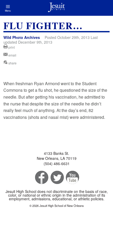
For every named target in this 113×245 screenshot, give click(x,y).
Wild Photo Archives (21, 37)
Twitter (56, 177)
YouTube (72, 177)
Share (12, 63)
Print (11, 47)
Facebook (41, 177)
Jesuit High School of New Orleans (56, 8)
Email (12, 55)
